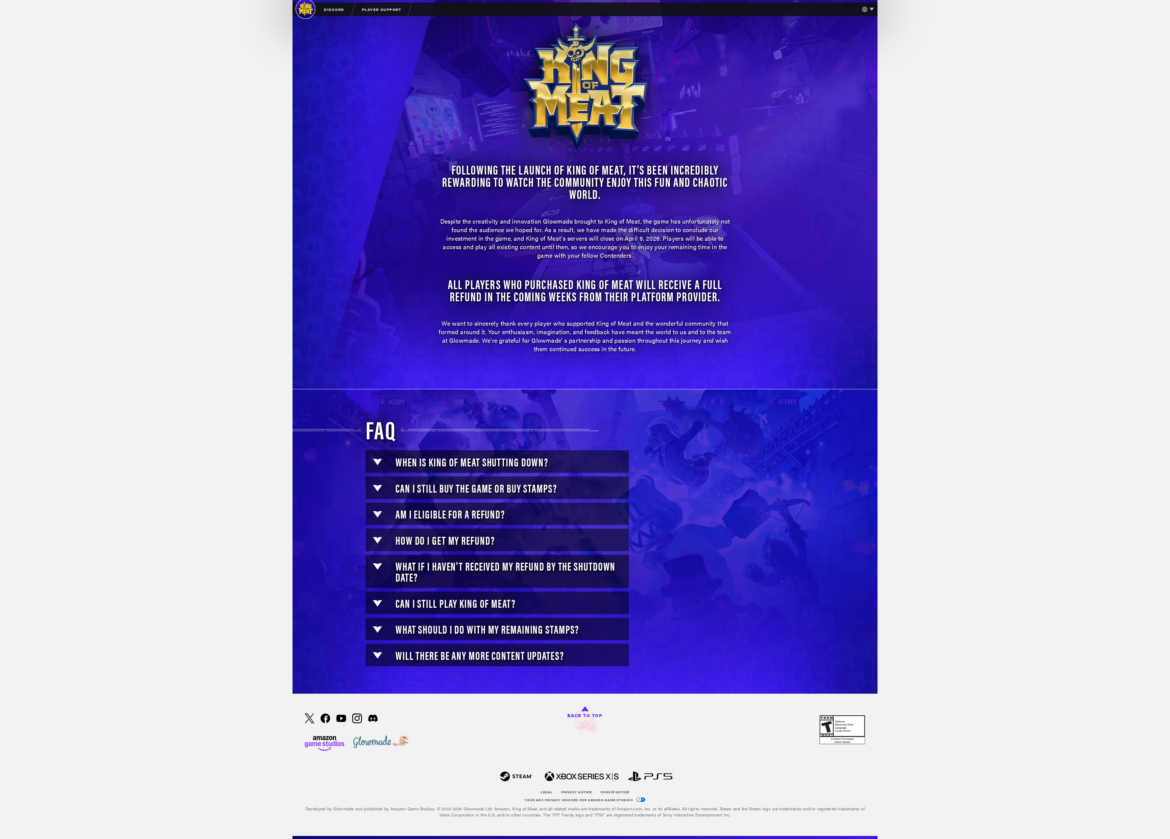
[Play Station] (650, 777)
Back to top (585, 715)
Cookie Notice (615, 792)
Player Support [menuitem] (381, 9)
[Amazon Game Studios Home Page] (324, 742)
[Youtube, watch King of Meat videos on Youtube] (341, 718)
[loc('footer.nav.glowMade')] (381, 742)
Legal (546, 792)
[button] (377, 462)
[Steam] (516, 777)
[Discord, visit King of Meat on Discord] (373, 718)
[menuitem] (334, 9)
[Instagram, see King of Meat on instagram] (357, 718)
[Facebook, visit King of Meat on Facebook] (325, 718)
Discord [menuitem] (334, 9)
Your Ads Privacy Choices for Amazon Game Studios (579, 800)
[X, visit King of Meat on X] (309, 718)
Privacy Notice (576, 792)
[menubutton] (866, 9)
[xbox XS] (582, 777)
